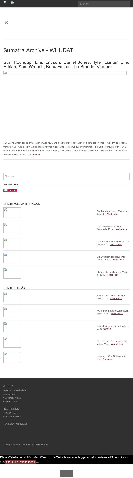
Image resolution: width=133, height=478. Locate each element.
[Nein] (37, 462)
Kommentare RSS (12, 416)
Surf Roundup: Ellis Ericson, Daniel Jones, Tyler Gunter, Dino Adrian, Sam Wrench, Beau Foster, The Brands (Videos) (66, 64)
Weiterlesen (34, 154)
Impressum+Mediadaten (15, 390)
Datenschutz (9, 394)
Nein (15, 462)
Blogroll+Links (10, 401)
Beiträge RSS (9, 412)
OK (8, 462)
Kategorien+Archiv (12, 397)
